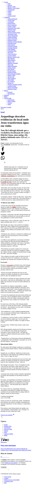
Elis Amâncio (11, 81)
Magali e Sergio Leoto (14, 57)
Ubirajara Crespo (12, 89)
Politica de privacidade (11, 462)
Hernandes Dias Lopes (14, 28)
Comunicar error (8, 481)
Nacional (10, 92)
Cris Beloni (11, 22)
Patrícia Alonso (12, 67)
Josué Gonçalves (12, 54)
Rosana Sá (10, 83)
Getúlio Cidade (12, 26)
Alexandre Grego (12, 34)
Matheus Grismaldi (13, 63)
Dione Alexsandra (12, 38)
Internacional (11, 93)
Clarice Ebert (11, 20)
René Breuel (11, 69)
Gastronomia (11, 100)
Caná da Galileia (8, 434)
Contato (6, 478)
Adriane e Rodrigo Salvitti (15, 84)
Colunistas (7, 17)
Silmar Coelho (11, 75)
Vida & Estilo (7, 98)
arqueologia (7, 427)
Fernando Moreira (12, 48)
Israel (9, 3)
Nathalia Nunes (12, 29)
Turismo (10, 103)
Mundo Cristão (12, 6)
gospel (6, 424)
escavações (10, 265)
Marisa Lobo (11, 61)
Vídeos (9, 12)
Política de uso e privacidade (11, 480)
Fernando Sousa (12, 43)
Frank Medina (11, 49)
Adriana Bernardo (12, 19)
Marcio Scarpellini (12, 87)
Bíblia (5, 96)
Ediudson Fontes (12, 40)
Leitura (9, 14)
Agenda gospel (12, 16)
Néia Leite (10, 64)
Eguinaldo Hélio (12, 51)
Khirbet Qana (7, 426)
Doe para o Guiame (6, 107)
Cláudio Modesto (12, 37)
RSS (5, 483)
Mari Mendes (11, 58)
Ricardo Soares (12, 71)
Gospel (6, 2)
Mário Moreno (11, 60)
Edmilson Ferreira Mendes (15, 42)
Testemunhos (11, 9)
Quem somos (7, 476)
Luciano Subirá (12, 55)
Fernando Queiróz (12, 46)
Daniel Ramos (11, 23)
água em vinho (8, 429)
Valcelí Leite (11, 77)
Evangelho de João (6, 182)
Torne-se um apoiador (6, 415)
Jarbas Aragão (11, 31)
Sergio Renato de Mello (14, 74)
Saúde (9, 104)
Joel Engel (10, 52)
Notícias (10, 5)
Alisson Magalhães (13, 35)
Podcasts (6, 95)
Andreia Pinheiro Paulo (14, 32)
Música (6, 90)
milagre (6, 430)
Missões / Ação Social (13, 8)
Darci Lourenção (12, 25)
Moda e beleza (11, 101)
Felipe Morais (11, 45)
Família (10, 11)
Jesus (5, 432)
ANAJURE (11, 80)
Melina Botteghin (12, 66)
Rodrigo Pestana (12, 72)
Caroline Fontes (12, 86)
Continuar (3, 467)
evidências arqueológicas (8, 176)
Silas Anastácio (12, 78)
